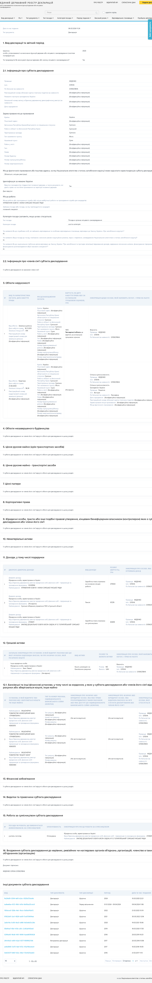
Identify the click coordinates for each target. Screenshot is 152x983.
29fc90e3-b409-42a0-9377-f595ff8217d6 (18, 940)
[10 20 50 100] (10, 961)
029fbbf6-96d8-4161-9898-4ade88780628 (19, 934)
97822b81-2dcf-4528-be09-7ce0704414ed (19, 916)
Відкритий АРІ (112, 2)
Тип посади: (47, 18)
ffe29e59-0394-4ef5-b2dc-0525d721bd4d (19, 898)
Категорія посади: (64, 18)
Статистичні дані (128, 2)
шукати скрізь (111, 12)
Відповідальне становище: (122, 18)
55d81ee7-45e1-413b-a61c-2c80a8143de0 (19, 928)
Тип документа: (32, 18)
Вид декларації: (7, 18)
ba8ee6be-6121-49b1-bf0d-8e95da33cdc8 (19, 904)
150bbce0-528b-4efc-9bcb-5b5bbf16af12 (18, 910)
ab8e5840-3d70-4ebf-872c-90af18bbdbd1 (19, 947)
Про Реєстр (98, 2)
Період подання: (83, 18)
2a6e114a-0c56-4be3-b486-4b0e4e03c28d (19, 922)
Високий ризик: (101, 18)
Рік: (20, 18)
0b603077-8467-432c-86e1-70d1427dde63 (19, 953)
